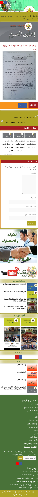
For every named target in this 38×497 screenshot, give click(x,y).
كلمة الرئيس (34, 404)
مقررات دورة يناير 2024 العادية (24, 116)
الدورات (17, 16)
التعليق (33, 173)
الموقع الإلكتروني (30, 214)
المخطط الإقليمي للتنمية (30, 443)
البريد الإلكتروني (30, 206)
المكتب (35, 413)
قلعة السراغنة (33, 420)
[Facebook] (5, 2)
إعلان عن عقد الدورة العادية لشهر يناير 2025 (19, 144)
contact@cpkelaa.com (25, 478)
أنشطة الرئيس (33, 427)
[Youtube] (1, 2)
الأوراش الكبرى (33, 440)
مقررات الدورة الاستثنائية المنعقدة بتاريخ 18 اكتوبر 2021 (15, 307)
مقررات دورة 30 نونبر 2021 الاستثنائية (14, 291)
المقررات (35, 433)
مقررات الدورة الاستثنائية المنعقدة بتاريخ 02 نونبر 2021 (15, 300)
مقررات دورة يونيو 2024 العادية (15, 121)
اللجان (36, 417)
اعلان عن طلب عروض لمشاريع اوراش (14, 284)
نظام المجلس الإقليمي (31, 407)
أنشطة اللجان (34, 437)
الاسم (33, 198)
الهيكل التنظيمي (32, 410)
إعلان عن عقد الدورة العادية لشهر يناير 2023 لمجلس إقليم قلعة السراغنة (13, 388)
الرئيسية (35, 16)
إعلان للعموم (21, 364)
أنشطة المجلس (26, 16)
